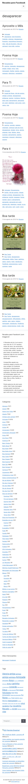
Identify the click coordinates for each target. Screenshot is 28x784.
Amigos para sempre (8, 417)
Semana (19, 709)
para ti (9, 199)
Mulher (12, 71)
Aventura (5, 440)
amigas (18, 674)
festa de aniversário (16, 695)
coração (13, 687)
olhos (18, 132)
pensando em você (15, 202)
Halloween (5, 554)
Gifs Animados (7, 549)
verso (4, 105)
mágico (18, 321)
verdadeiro (18, 73)
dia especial (12, 690)
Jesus (21, 698)
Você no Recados (7, 645)
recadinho (17, 706)
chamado (13, 66)
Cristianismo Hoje (7, 475)
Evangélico (5, 528)
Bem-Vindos (6, 443)
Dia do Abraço (6, 488)
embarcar (5, 98)
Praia (4, 613)
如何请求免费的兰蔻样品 (9, 748)
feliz (12, 693)
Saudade (5, 623)
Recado (5, 709)
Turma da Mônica (7, 634)
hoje (17, 68)
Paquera (5, 599)
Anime (4, 427)
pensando (5, 202)
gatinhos (21, 259)
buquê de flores (9, 93)
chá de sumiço (19, 93)
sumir (17, 207)
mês (3, 44)
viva (8, 105)
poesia (22, 71)
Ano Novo (5, 438)
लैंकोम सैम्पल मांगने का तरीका (9, 754)
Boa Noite (5, 448)
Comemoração (5, 687)
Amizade (7, 34)
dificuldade (5, 259)
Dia (22, 195)
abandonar (7, 36)
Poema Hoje (10, 55)
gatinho (4, 321)
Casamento (5, 472)
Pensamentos (8, 64)
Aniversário (5, 430)
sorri (23, 103)
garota (11, 98)
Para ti (6, 148)
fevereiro (5, 41)
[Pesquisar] (23, 721)
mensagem (5, 71)
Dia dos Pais (6, 491)
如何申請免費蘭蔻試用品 (9, 751)
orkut (23, 703)
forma (22, 197)
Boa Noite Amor (7, 451)
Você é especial (7, 642)
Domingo (6, 496)
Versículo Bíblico (7, 639)
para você (5, 100)
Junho (5, 581)
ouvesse (5, 135)
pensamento (13, 100)
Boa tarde (8, 216)
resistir (19, 204)
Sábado (6, 507)
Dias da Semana (7, 493)
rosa (11, 709)
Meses (4, 573)
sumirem (5, 266)
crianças (11, 39)
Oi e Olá (4, 597)
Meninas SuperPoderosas (10, 568)
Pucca (4, 615)
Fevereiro (6, 578)
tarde (10, 266)
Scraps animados (7, 626)
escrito (11, 197)
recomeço (5, 137)
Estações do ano (7, 520)
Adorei (4, 409)
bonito (6, 192)
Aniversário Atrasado (8, 433)
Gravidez (5, 552)
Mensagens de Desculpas (10, 570)
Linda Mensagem (7, 565)
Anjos (4, 435)
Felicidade (5, 536)
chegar (21, 192)
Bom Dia (5, 464)
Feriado (4, 541)
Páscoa (4, 602)
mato (13, 261)
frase (16, 259)
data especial (20, 687)
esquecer (17, 197)
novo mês (11, 46)
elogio (9, 68)
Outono (6, 525)
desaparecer (18, 39)
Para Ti (6, 82)
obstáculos (18, 261)
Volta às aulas (6, 647)
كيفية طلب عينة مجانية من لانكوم (11, 756)
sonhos (17, 46)
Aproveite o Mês (12, 25)
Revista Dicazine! (13, 730)
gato (9, 321)
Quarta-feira (7, 501)
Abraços (5, 406)
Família (4, 533)
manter (4, 199)
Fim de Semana (8, 499)
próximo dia (6, 204)
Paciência (5, 264)
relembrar (11, 103)
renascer (5, 73)
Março (6, 586)
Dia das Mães (6, 486)
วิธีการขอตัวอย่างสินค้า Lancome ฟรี (13, 734)
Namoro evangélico (8, 592)
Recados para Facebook (13, 3)
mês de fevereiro (11, 44)
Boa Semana (6, 454)
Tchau (4, 629)
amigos (12, 677)
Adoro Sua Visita (7, 411)
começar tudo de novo (16, 127)
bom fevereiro (16, 36)
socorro (4, 139)
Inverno (6, 523)
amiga (12, 673)
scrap (14, 709)
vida (22, 326)
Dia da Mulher (6, 480)
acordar (12, 125)
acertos (6, 66)
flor (22, 695)
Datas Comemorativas (9, 478)
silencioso (11, 73)
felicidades (6, 693)
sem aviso (18, 103)
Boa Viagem (6, 459)
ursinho (23, 709)
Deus (4, 690)
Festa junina (6, 544)
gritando (5, 132)
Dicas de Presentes (8, 517)
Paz (3, 605)
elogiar (4, 68)
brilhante (21, 680)
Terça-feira (7, 515)
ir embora (17, 98)
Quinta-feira (7, 504)
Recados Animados (8, 618)
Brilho (9, 684)
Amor (4, 422)
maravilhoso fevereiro (15, 41)
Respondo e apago (8, 621)
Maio (5, 584)
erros (13, 68)
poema (17, 71)
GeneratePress (15, 781)
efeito (12, 259)
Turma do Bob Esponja (9, 637)
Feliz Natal (5, 539)
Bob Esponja (6, 462)
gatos (4, 261)
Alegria (4, 414)
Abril (5, 576)
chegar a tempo (7, 95)
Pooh (4, 610)
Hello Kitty (5, 557)
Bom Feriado (6, 467)
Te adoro (5, 631)
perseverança (13, 264)
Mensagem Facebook (9, 660)
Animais (4, 425)
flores (5, 697)
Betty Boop (5, 446)
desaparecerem (7, 319)
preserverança (11, 326)
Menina (23, 98)
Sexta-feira (7, 512)
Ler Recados (6, 562)
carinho (16, 683)
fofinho (9, 698)
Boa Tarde (7, 254)
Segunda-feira (8, 509)
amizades (5, 680)
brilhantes (4, 684)
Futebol (4, 546)
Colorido (5, 39)
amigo (5, 677)
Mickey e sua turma (8, 589)
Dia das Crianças (7, 483)
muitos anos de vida (12, 703)
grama (9, 261)
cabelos (17, 125)
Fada (4, 531)
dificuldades (17, 319)
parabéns (5, 706)
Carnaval (5, 470)
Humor (4, 560)
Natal (4, 594)
